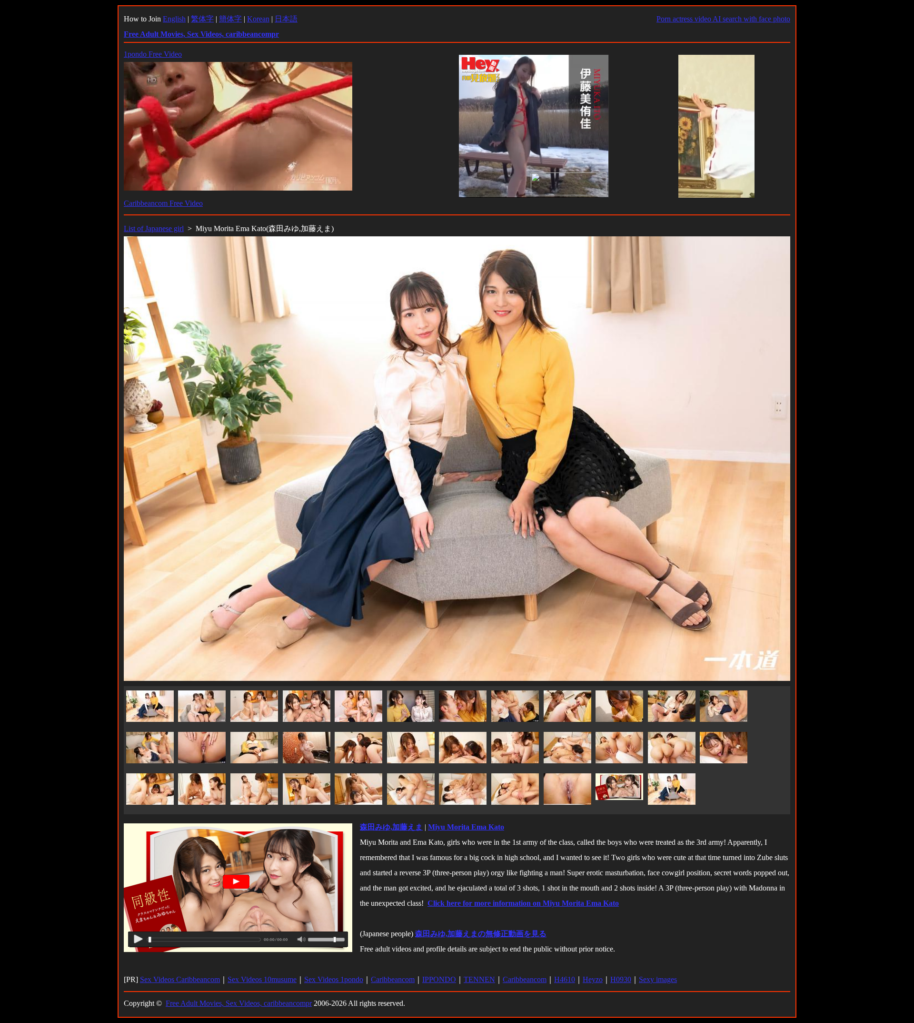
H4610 (564, 979)
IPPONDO (439, 979)
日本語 (286, 19)
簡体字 (230, 19)
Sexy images (658, 979)
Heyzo (593, 979)
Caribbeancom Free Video (163, 203)
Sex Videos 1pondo (333, 979)
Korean (258, 19)
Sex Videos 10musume (262, 979)
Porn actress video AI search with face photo (723, 19)
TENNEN (479, 979)
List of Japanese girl (154, 228)
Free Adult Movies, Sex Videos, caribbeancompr (239, 1003)
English (174, 19)
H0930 (620, 979)
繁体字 (202, 19)
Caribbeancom (393, 979)
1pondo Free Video (153, 54)
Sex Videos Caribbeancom (180, 979)
